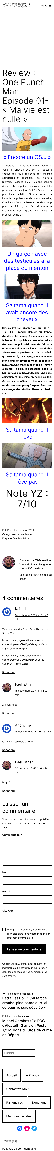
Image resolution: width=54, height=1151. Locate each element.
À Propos (32, 1075)
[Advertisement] (27, 40)
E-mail (6, 891)
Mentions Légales (19, 1116)
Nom (5, 872)
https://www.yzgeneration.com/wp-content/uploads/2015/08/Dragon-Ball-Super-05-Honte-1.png (24, 644)
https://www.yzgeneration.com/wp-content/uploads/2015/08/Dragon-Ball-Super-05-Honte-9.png (24, 659)
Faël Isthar (24, 684)
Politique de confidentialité (19, 1148)
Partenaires (14, 1102)
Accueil (11, 1075)
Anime (28, 534)
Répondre (8, 672)
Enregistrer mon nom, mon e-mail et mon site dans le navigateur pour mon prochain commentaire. (28, 933)
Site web (8, 910)
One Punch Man (21, 538)
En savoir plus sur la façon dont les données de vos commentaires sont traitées (24, 971)
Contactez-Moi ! (17, 1089)
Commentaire (12, 834)
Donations (39, 1102)
